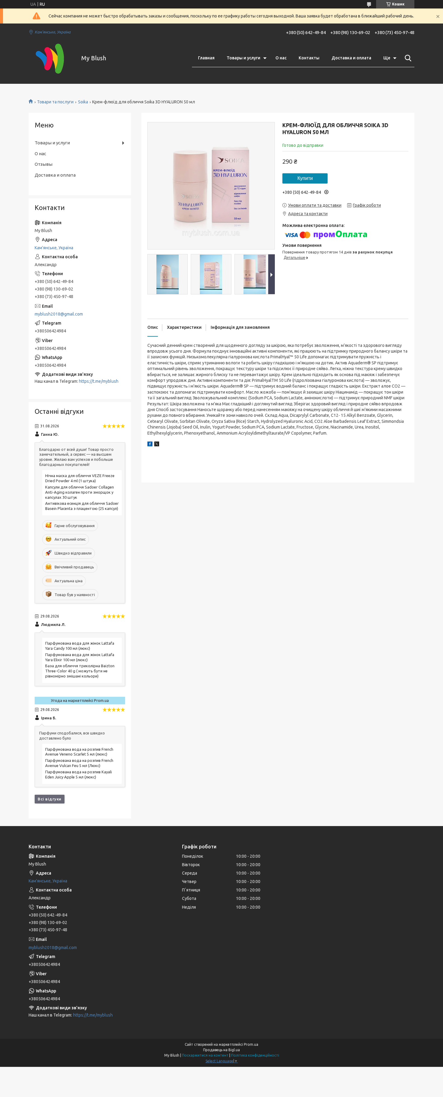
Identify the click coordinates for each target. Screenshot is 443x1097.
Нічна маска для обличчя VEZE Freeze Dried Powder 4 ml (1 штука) (80, 478)
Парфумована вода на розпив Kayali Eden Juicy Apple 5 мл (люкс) (78, 774)
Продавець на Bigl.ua (221, 1050)
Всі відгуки (49, 799)
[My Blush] (51, 58)
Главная (206, 57)
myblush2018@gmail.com (59, 314)
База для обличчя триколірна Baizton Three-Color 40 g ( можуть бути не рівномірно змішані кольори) (80, 671)
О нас (281, 57)
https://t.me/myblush (98, 381)
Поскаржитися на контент (205, 1055)
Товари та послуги (55, 101)
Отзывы (43, 164)
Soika (83, 101)
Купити (305, 178)
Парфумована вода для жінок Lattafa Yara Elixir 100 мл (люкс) (79, 657)
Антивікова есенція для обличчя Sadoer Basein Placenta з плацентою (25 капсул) (82, 506)
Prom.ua (251, 1044)
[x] (156, 444)
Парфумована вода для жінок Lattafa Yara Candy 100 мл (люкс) (79, 645)
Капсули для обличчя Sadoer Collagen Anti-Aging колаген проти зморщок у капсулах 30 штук (79, 492)
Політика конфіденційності (255, 1055)
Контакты (309, 57)
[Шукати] (406, 58)
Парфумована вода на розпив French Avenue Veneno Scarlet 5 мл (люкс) (79, 751)
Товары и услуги (243, 57)
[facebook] (149, 444)
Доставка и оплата (351, 57)
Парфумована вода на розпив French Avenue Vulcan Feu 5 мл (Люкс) (79, 763)
